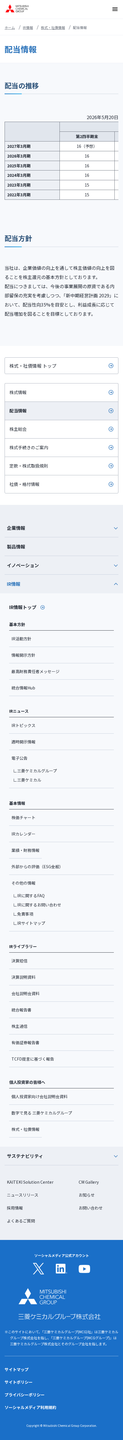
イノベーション (23, 565)
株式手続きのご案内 (28, 447)
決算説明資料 (23, 977)
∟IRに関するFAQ (29, 895)
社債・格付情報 (24, 484)
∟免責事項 (23, 914)
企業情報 (16, 527)
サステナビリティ (25, 1155)
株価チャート (23, 817)
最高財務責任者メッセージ (35, 671)
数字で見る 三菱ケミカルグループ (41, 1113)
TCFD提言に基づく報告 (32, 1059)
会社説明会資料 (25, 993)
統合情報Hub (23, 688)
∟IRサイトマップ (29, 923)
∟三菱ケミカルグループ (35, 771)
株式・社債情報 (53, 27)
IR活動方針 (21, 638)
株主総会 (18, 429)
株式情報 (18, 392)
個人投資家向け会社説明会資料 (39, 1096)
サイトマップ (17, 1369)
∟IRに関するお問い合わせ (37, 905)
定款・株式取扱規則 (28, 466)
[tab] (61, 528)
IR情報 (28, 27)
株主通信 (19, 1026)
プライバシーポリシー (25, 1395)
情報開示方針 (23, 655)
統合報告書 (21, 1010)
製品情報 (16, 546)
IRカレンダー (23, 834)
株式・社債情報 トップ (32, 365)
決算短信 (19, 961)
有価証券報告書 (25, 1042)
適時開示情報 (23, 742)
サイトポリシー (19, 1382)
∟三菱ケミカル (27, 780)
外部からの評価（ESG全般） (37, 866)
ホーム (10, 27)
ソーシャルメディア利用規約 (30, 1407)
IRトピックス (23, 725)
